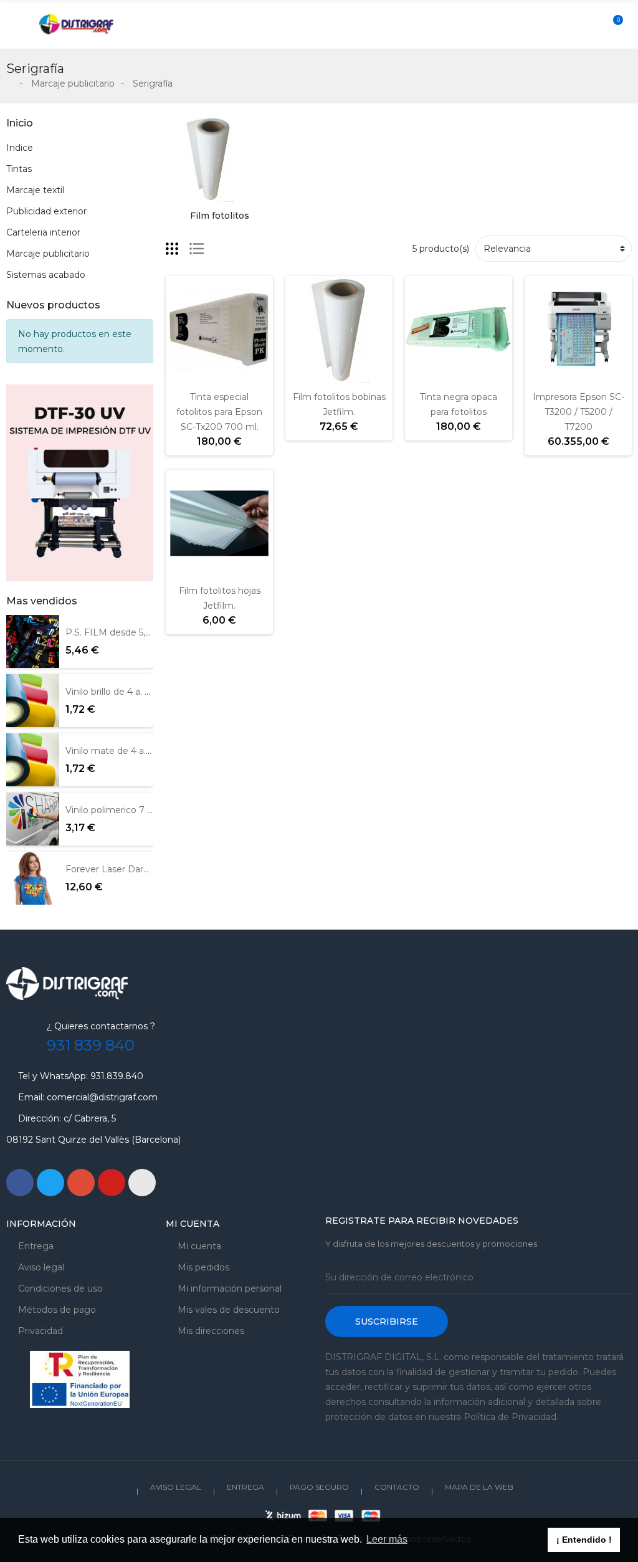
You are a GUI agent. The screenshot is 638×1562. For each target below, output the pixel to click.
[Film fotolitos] (209, 157)
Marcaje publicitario (48, 253)
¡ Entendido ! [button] (584, 1540)
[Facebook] (20, 1182)
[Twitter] (50, 1182)
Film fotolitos (219, 215)
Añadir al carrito (180, 375)
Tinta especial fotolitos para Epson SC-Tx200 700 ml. (219, 411)
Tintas (19, 168)
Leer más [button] (386, 1539)
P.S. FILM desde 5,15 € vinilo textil (138, 632)
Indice (19, 147)
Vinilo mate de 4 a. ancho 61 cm (134, 750)
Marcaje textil (35, 190)
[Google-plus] (81, 1182)
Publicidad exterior (46, 211)
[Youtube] (111, 1182)
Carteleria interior (43, 232)
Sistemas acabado (45, 274)
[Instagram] (142, 1182)
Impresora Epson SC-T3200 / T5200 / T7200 (578, 411)
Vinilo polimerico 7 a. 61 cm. (124, 810)
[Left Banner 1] (79, 482)
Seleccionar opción (299, 375)
